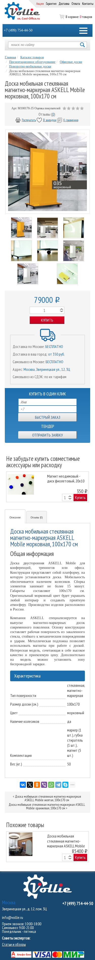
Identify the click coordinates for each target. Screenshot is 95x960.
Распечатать (29, 120)
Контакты (87, 4)
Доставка (64, 4)
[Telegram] (58, 785)
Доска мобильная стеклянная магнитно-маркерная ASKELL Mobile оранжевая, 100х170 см (47, 806)
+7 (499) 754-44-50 (18, 30)
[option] (47, 487)
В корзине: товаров (79, 16)
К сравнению (70, 120)
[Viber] (44, 785)
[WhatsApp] (51, 785)
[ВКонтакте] (23, 785)
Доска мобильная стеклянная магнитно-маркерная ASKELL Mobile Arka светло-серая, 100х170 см (66, 841)
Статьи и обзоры (14, 944)
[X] (30, 785)
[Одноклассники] (37, 785)
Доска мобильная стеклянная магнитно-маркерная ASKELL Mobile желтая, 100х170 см (48, 798)
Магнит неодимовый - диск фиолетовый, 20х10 (65, 478)
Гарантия (51, 4)
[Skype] (65, 785)
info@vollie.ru (12, 917)
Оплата (75, 4)
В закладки (49, 120)
